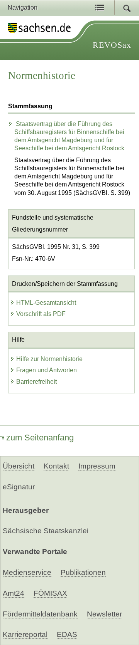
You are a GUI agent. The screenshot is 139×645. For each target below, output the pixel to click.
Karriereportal (25, 634)
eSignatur (19, 487)
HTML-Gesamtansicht (46, 302)
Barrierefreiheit (36, 381)
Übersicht (18, 466)
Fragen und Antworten (46, 370)
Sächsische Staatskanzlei (45, 531)
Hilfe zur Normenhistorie (49, 359)
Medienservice (27, 572)
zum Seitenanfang (40, 437)
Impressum (96, 466)
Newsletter (104, 614)
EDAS (67, 634)
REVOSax (112, 45)
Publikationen (83, 572)
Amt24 (13, 593)
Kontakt (56, 466)
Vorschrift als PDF (41, 314)
